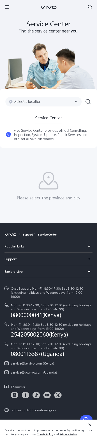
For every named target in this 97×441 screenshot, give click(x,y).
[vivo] (11, 234)
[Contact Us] (86, 419)
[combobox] (43, 101)
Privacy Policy (68, 434)
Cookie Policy (45, 434)
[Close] (89, 424)
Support (28, 234)
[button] (7, 7)
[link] (14, 395)
